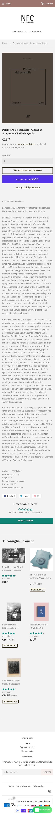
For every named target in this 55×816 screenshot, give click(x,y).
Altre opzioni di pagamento (27, 187)
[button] (8, 575)
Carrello (49, 3)
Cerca (27, 743)
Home (4, 43)
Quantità (6, 155)
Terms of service (27, 747)
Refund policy (27, 751)
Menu (8, 3)
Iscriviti (47, 772)
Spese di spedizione (26, 144)
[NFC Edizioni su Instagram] (49, 791)
